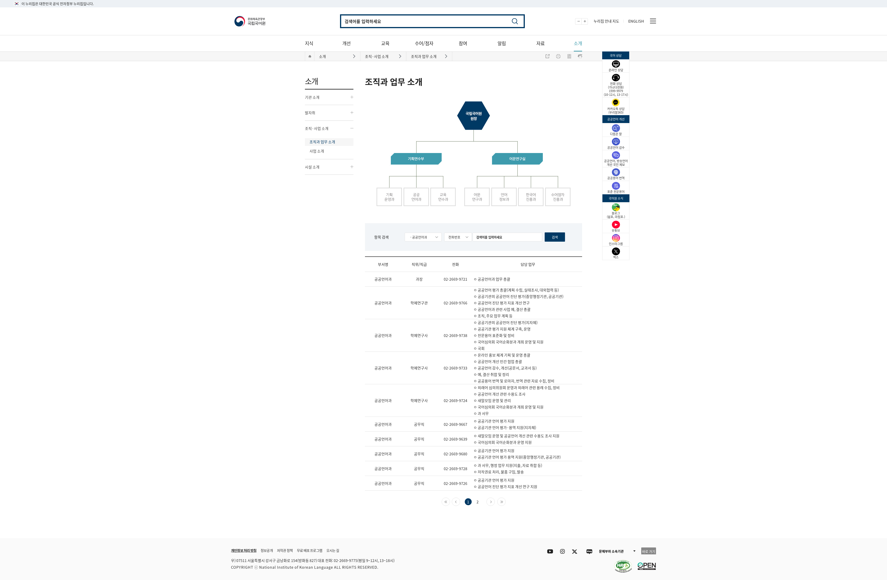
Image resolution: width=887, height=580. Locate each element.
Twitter (576, 551)
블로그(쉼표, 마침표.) (616, 215)
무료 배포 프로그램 (309, 550)
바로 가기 (648, 551)
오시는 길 (332, 550)
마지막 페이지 (505, 501)
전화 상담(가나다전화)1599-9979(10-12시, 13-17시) (616, 89)
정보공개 (267, 550)
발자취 (310, 112)
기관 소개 (312, 97)
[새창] (620, 563)
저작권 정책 (285, 550)
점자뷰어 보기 (580, 56)
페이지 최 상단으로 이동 (601, 531)
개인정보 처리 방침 (243, 550)
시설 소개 (312, 167)
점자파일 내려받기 (569, 56)
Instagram (562, 551)
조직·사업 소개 (316, 128)
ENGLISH (636, 21)
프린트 (558, 56)
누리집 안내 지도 (606, 21)
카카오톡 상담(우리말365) (616, 110)
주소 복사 (547, 56)
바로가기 (355, 56)
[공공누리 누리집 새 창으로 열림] (644, 563)
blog (589, 551)
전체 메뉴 (653, 21)
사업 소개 (317, 151)
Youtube (549, 551)
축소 (581, 21)
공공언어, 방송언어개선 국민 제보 (616, 163)
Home (309, 56)
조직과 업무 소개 (322, 141)
